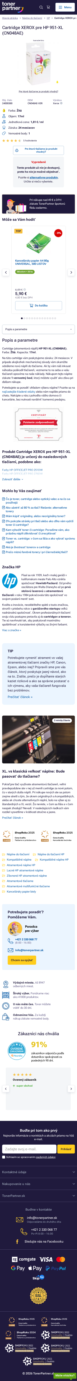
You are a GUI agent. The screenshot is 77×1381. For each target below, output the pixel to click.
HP (48, 18)
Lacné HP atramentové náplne (25, 870)
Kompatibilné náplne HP (54, 859)
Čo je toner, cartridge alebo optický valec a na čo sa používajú (38, 500)
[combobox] (38, 329)
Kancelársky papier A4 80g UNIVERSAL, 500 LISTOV (32, 262)
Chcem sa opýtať (22, 960)
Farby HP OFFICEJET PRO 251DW (22, 470)
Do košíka (41, 305)
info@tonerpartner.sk (29, 950)
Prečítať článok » (12, 817)
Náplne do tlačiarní (32, 18)
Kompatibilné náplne (19, 859)
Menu (68, 7)
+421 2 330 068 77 (26, 939)
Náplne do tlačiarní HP (51, 854)
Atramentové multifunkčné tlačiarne (28, 886)
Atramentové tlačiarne (20, 881)
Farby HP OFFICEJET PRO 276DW (22, 473)
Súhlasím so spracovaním (31, 1157)
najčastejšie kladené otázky (18, 391)
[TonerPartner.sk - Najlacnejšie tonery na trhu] (13, 7)
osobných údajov (46, 1157)
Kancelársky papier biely (21, 891)
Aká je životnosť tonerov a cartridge (28, 547)
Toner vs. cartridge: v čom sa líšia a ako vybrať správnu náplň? (40, 540)
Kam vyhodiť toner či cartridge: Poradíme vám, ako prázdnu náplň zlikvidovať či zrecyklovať (38, 531)
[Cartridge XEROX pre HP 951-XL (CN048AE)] (38, 84)
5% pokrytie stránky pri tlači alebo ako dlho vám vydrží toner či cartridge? (39, 523)
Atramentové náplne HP (21, 865)
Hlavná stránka (10, 18)
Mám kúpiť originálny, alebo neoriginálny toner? (35, 516)
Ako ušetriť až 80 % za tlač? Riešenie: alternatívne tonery (36, 509)
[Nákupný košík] (48, 7)
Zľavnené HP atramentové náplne (27, 875)
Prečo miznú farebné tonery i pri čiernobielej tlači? (37, 552)
